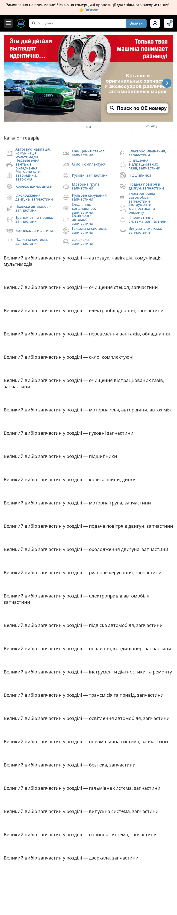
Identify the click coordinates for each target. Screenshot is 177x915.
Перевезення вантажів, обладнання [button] (27, 164)
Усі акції (152, 126)
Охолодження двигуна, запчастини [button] (34, 197)
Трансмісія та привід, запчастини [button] (34, 219)
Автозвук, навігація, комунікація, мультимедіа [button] (33, 153)
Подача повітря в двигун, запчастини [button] (146, 186)
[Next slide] (166, 83)
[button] (87, 127)
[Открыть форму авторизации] (155, 23)
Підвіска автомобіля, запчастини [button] (34, 208)
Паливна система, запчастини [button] (31, 241)
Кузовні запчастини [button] (90, 175)
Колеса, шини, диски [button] (33, 186)
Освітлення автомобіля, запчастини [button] (83, 219)
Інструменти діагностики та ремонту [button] (142, 208)
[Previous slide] (9, 83)
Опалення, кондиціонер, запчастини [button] (84, 208)
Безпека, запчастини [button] (34, 230)
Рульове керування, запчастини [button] (90, 197)
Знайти (136, 23)
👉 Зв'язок (88, 9)
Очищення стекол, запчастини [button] (89, 153)
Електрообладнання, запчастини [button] (147, 153)
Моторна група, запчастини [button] (86, 186)
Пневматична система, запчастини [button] (147, 219)
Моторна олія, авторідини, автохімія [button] (28, 175)
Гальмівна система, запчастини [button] (89, 230)
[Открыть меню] (8, 23)
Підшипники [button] (140, 175)
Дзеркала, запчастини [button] (82, 241)
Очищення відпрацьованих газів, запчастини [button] (144, 164)
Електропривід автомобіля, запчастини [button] (142, 197)
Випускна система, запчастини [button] (145, 230)
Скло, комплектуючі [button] (89, 164)
